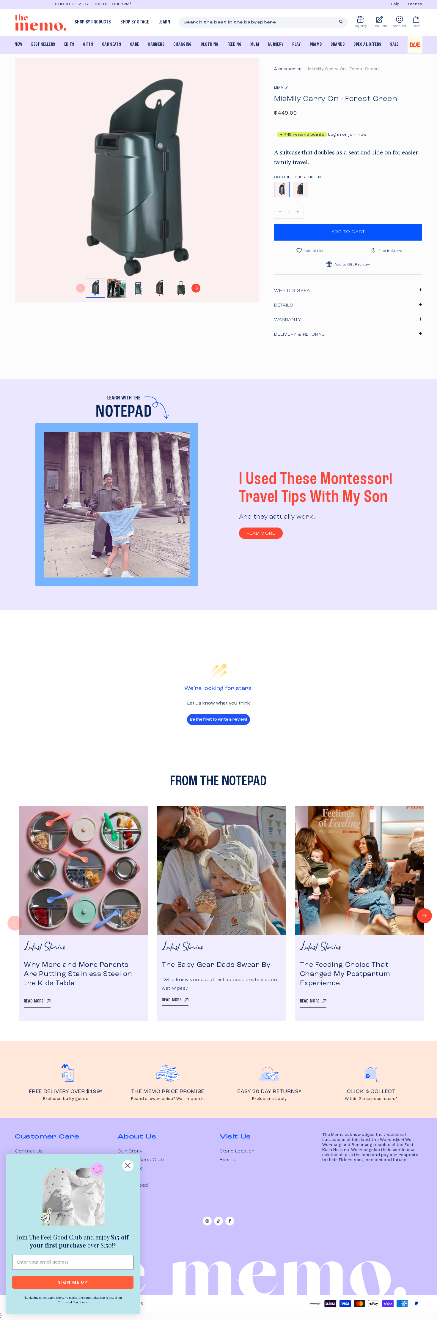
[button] (280, 211)
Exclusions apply (269, 1099)
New (18, 44)
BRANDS (338, 44)
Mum (254, 44)
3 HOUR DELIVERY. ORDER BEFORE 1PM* (55, 4)
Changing (182, 44)
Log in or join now (347, 134)
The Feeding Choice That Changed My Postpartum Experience (345, 974)
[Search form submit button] (341, 22)
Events (228, 1160)
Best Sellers (43, 44)
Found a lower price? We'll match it (167, 1099)
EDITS (69, 44)
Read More (260, 533)
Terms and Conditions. (73, 1302)
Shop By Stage (134, 22)
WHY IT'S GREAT (293, 290)
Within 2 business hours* (371, 1099)
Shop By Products (93, 22)
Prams (316, 44)
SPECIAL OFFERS (367, 44)
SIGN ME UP (73, 1282)
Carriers (156, 44)
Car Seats (111, 44)
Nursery (275, 44)
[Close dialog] (128, 1165)
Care (134, 44)
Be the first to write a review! (218, 719)
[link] (73, 1195)
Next (195, 288)
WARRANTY (287, 320)
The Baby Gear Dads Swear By (216, 965)
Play (296, 44)
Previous (80, 288)
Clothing (209, 44)
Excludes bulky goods (65, 1099)
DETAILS (283, 305)
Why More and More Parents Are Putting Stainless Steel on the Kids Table (78, 974)
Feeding (234, 44)
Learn (164, 22)
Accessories (288, 69)
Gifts (88, 44)
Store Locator (237, 1151)
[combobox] (263, 22)
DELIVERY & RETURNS (299, 334)
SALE (394, 44)
